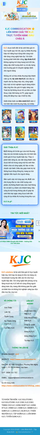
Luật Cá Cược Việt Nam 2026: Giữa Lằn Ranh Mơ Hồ (20, 242)
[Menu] (3, 4)
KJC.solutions (7, 272)
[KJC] (22, 4)
